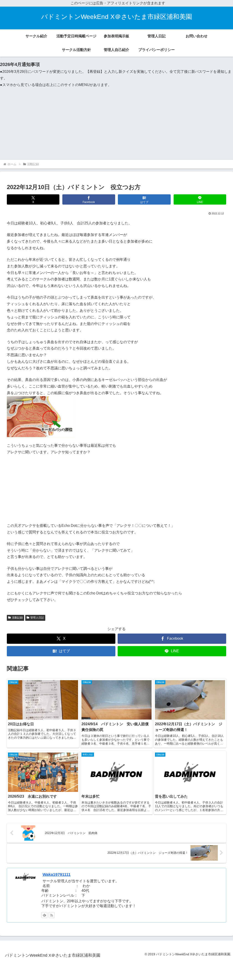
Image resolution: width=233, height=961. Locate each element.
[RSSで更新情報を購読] (52, 915)
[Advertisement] (116, 123)
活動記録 (17, 617)
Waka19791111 (57, 874)
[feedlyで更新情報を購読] (44, 915)
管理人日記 (37, 617)
